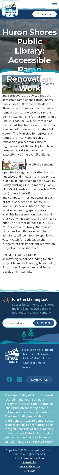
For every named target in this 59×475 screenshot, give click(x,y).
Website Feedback (29, 466)
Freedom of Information (29, 458)
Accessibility (29, 462)
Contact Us (39, 379)
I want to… (47, 14)
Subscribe (43, 323)
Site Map (29, 470)
